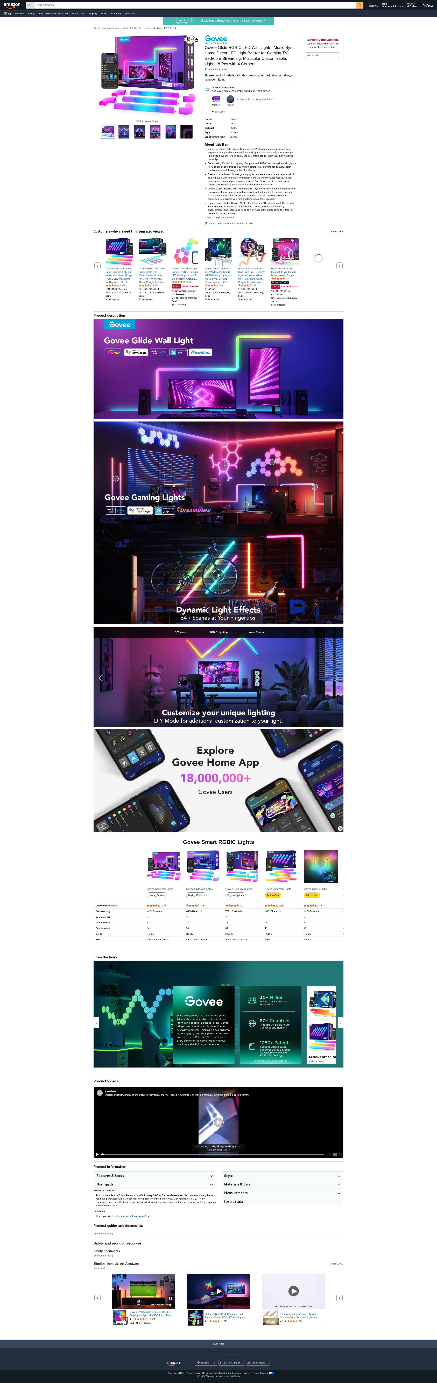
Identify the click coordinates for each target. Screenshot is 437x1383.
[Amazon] (12, 5)
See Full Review (240, 1094)
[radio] (108, 132)
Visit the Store (316, 1061)
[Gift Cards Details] (78, 13)
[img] (230, 99)
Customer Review (114, 1094)
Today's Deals (35, 13)
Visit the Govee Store (216, 43)
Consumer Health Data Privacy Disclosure (221, 1373)
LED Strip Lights (170, 28)
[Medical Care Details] (62, 13)
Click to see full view (147, 121)
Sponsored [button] (98, 1268)
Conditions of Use (175, 1373)
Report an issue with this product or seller (231, 223)
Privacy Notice (193, 1373)
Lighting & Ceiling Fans (132, 28)
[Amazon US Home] (173, 1363)
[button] (7, 13)
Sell (83, 13)
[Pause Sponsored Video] (170, 1299)
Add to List (313, 55)
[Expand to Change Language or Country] (377, 6)
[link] (120, 275)
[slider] (212, 1154)
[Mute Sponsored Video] (170, 1305)
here (114, 1205)
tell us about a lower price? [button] (131, 1216)
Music (104, 13)
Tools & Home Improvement (106, 28)
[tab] (180, 632)
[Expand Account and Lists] (402, 6)
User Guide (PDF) (103, 1233)
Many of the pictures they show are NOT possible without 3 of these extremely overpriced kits (177, 1094)
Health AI (19, 13)
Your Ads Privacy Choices (256, 1373)
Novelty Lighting (153, 28)
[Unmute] (340, 1154)
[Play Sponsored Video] (218, 1291)
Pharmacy (115, 13)
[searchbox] (195, 5)
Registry (92, 13)
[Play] (96, 1154)
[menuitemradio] (335, 1154)
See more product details (220, 217)
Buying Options (157, 895)
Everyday (130, 13)
